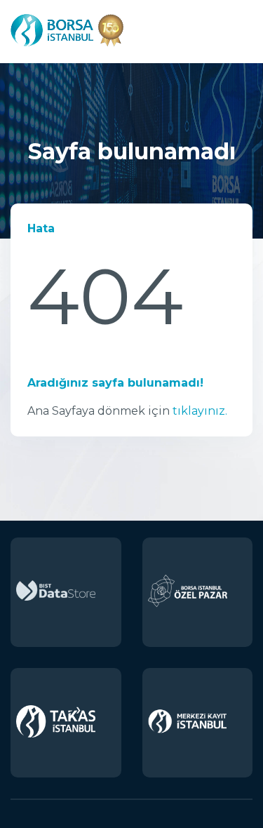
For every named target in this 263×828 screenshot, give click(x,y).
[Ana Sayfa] (67, 47)
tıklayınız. (200, 411)
